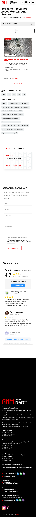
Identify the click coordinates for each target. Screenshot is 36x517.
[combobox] (25, 31)
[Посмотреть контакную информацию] (26, 2)
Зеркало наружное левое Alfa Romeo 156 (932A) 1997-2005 (15, 64)
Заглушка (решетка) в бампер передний (15, 107)
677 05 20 (10, 473)
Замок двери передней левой (12, 110)
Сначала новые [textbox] (22, 31)
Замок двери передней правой (12, 114)
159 (19, 94)
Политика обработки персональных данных (17, 467)
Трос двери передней (9, 133)
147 (9, 94)
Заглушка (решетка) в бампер (18, 103)
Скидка (9, 155)
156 (14, 94)
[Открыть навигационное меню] (33, 2)
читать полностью (13, 165)
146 (3, 94)
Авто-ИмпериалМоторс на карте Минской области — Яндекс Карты (18, 343)
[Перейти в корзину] (29, 2)
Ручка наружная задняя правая (12, 129)
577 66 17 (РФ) (10, 491)
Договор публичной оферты (12, 464)
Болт (4, 103)
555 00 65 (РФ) (10, 483)
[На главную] (9, 2)
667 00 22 (10, 490)
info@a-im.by (6, 505)
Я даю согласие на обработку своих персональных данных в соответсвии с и (19, 240)
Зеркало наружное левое (10, 118)
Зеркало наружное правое (11, 121)
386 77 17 (10, 500)
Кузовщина (8, 67)
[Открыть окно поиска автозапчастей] (22, 2)
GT (24, 94)
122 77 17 (9, 482)
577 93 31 (9, 476)
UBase (18, 514)
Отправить (13, 248)
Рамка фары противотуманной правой (15, 125)
